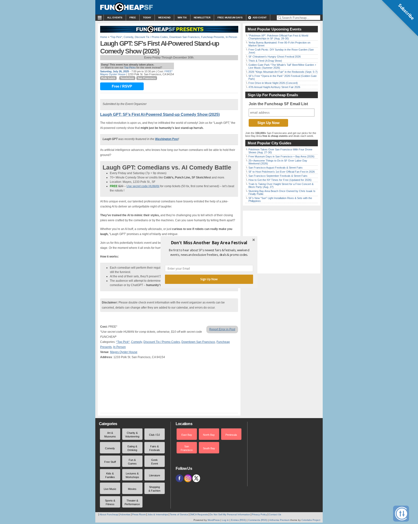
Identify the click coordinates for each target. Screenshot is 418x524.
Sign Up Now (209, 279)
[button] (209, 242)
